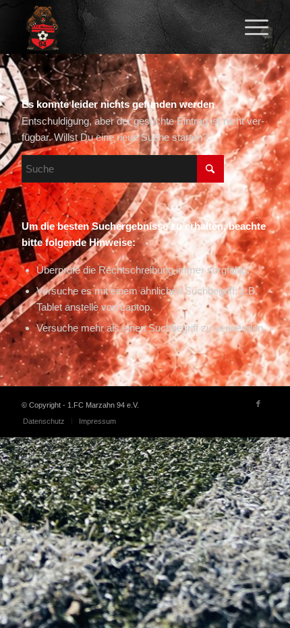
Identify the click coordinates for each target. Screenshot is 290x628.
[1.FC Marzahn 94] (120, 27)
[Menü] (249, 27)
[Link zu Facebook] (258, 404)
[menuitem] (249, 27)
